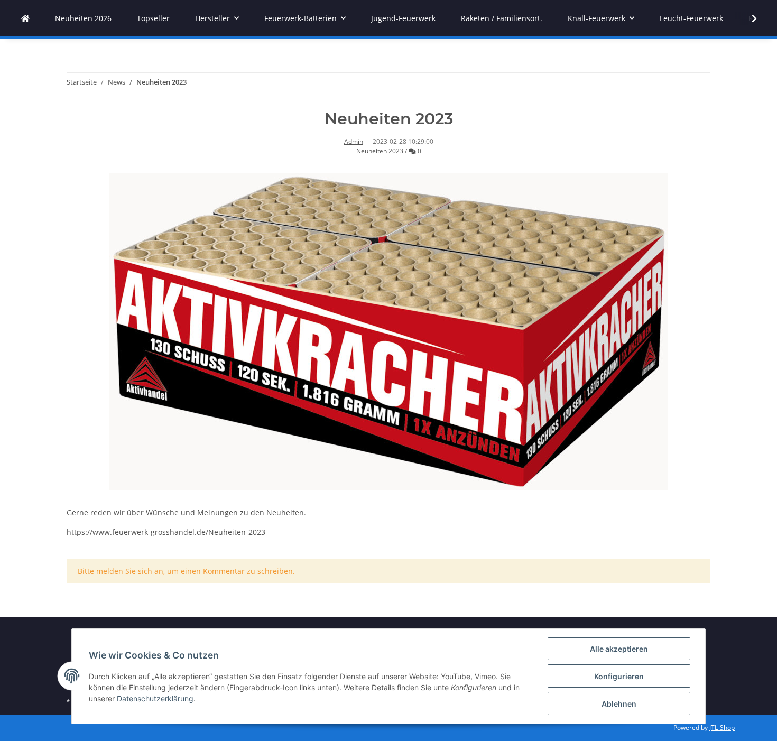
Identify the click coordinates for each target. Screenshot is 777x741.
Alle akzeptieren (619, 648)
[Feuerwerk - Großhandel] (25, 18)
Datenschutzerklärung (155, 698)
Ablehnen (619, 703)
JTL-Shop (722, 727)
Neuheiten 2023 (379, 150)
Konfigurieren (619, 676)
